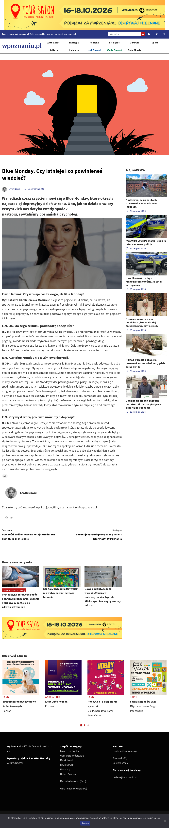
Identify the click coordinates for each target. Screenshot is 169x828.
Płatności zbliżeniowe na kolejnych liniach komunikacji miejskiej (28, 534)
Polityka (94, 42)
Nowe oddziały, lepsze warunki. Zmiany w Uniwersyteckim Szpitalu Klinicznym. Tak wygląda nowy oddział (102, 597)
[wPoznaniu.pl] (22, 46)
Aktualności (53, 42)
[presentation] (5, 693)
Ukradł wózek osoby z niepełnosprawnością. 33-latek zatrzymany (144, 281)
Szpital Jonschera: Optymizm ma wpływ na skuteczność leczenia (60, 593)
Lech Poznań (94, 50)
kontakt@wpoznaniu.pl (65, 34)
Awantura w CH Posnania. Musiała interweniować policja (146, 242)
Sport (155, 42)
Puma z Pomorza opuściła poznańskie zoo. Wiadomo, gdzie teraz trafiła (145, 363)
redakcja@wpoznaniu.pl (125, 751)
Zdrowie (134, 42)
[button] (81, 725)
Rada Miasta (134, 50)
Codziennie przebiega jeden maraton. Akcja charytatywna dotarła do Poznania (143, 404)
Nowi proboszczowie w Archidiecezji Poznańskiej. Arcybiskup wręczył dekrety (142, 322)
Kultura (54, 50)
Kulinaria (74, 50)
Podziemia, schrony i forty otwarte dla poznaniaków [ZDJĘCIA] (141, 203)
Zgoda (85, 823)
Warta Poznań (114, 50)
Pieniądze (114, 42)
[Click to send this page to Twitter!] (11, 517)
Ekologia (74, 42)
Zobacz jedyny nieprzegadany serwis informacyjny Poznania (99, 534)
